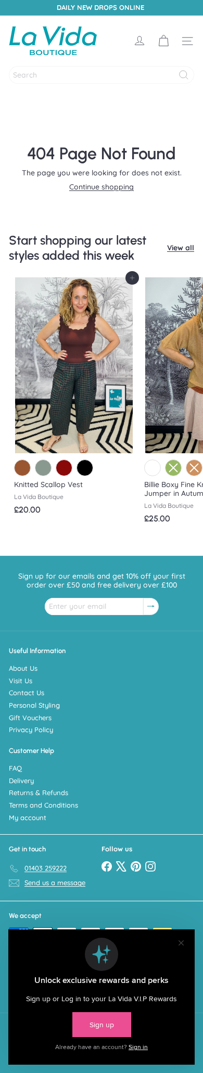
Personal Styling (34, 705)
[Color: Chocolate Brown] (22, 467)
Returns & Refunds (38, 792)
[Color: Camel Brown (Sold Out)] (194, 467)
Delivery (21, 780)
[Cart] (163, 41)
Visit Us (20, 680)
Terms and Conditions (43, 805)
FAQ (15, 768)
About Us (23, 668)
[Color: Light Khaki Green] (43, 467)
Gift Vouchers (30, 717)
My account (27, 817)
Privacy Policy (31, 729)
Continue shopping (101, 186)
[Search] (183, 75)
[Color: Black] (85, 467)
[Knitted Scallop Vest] (74, 398)
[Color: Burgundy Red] (64, 467)
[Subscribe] (151, 606)
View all (180, 248)
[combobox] (101, 75)
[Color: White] (152, 467)
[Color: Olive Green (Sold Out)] (173, 467)
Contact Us (26, 692)
